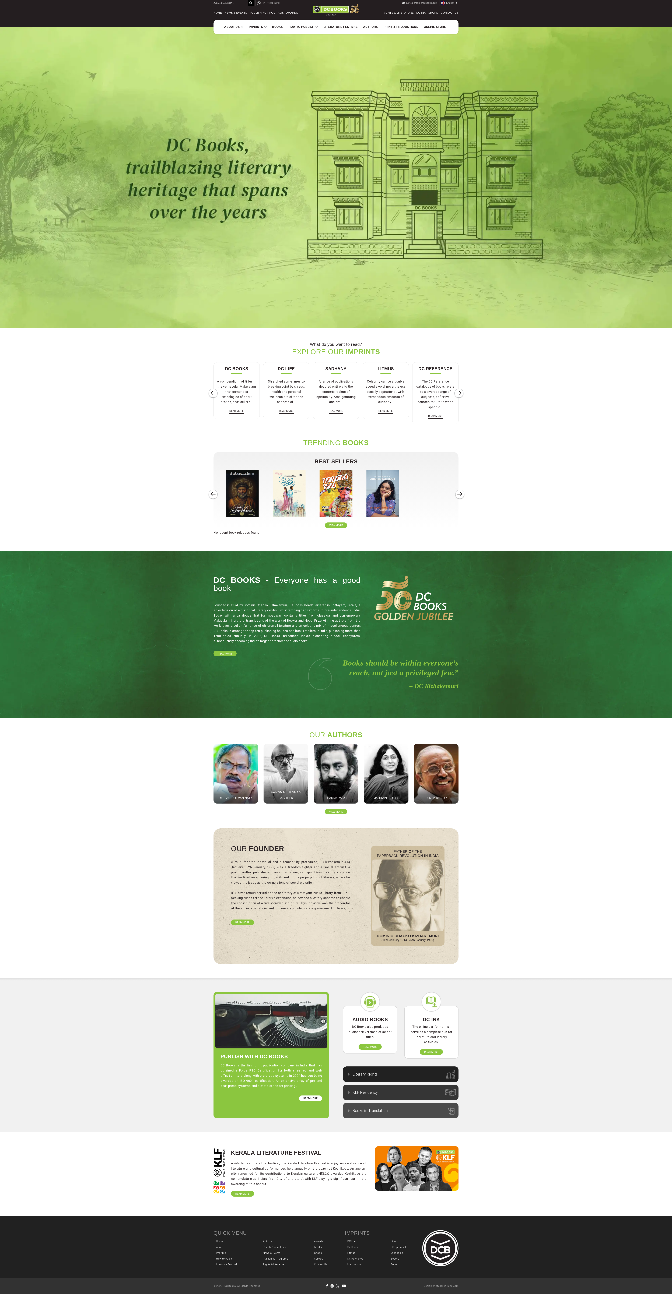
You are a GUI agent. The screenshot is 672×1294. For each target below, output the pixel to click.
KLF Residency (365, 1092)
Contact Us (449, 12)
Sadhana (352, 1247)
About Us (232, 26)
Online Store (435, 26)
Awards (292, 12)
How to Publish (301, 26)
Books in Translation (370, 1110)
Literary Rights (365, 1074)
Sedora (395, 1258)
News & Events (236, 12)
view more (336, 525)
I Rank (394, 1241)
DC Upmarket (398, 1247)
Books (277, 26)
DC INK (421, 12)
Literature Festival (341, 26)
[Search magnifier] (251, 3)
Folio (394, 1264)
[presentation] (213, 393)
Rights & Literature (398, 12)
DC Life (351, 1241)
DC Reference (355, 1258)
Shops (433, 12)
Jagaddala (397, 1252)
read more (236, 410)
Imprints (256, 26)
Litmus (351, 1252)
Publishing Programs (267, 12)
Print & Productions (401, 26)
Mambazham (355, 1264)
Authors (370, 26)
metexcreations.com (445, 1286)
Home (218, 12)
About (219, 1247)
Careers (318, 1258)
